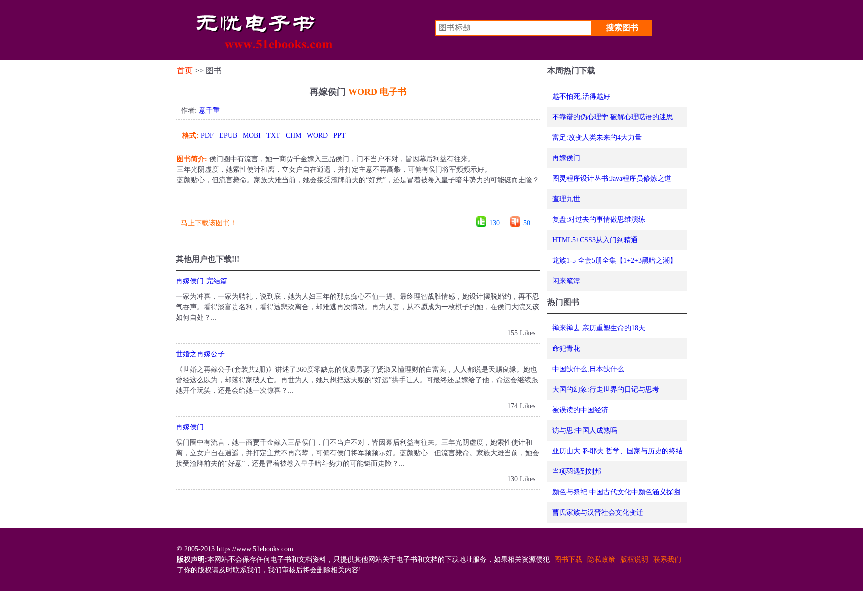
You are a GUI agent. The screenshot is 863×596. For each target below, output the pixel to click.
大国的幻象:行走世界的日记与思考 (605, 389)
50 (526, 223)
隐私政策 (601, 559)
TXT (273, 135)
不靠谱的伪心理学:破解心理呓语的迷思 (612, 117)
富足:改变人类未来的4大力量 (597, 137)
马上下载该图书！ (209, 223)
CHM (293, 135)
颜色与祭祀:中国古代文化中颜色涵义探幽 (616, 492)
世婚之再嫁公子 (200, 354)
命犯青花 (566, 348)
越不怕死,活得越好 (581, 96)
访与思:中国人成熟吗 (584, 430)
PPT (339, 135)
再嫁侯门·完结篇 (201, 281)
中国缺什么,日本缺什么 (588, 369)
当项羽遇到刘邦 (576, 471)
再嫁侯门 (190, 427)
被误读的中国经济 (580, 410)
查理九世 (566, 199)
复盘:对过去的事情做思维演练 (598, 219)
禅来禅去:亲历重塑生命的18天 (598, 328)
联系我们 (667, 559)
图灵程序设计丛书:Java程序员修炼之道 (611, 178)
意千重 (209, 110)
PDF (207, 135)
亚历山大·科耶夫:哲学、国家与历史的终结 (617, 451)
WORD (317, 135)
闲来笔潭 (566, 281)
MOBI (252, 135)
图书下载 (568, 559)
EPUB (228, 135)
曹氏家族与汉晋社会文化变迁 (597, 512)
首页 (185, 70)
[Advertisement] (357, 204)
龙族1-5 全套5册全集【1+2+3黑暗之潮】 (614, 260)
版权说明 (634, 559)
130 (494, 223)
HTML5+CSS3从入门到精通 (595, 240)
